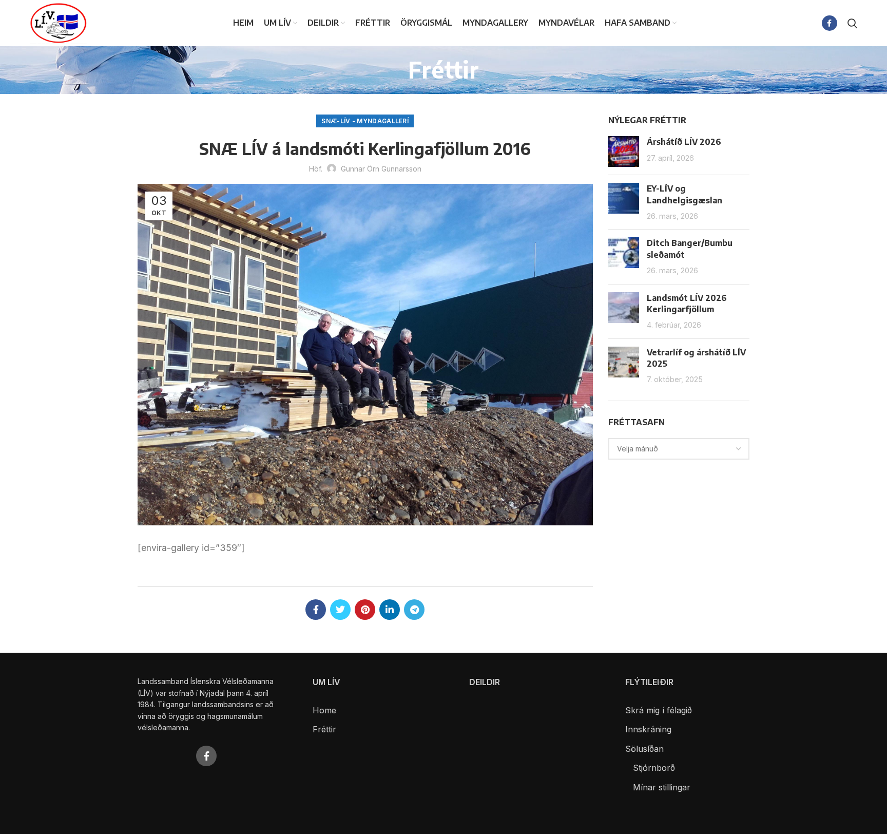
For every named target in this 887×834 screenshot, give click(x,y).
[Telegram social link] (414, 609)
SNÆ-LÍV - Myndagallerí (365, 121)
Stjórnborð (654, 768)
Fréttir (324, 729)
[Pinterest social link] (365, 609)
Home (324, 710)
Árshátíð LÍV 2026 (684, 142)
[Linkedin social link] (389, 609)
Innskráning (648, 729)
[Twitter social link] (340, 609)
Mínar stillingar (661, 787)
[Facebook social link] (829, 23)
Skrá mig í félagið (658, 710)
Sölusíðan (644, 749)
